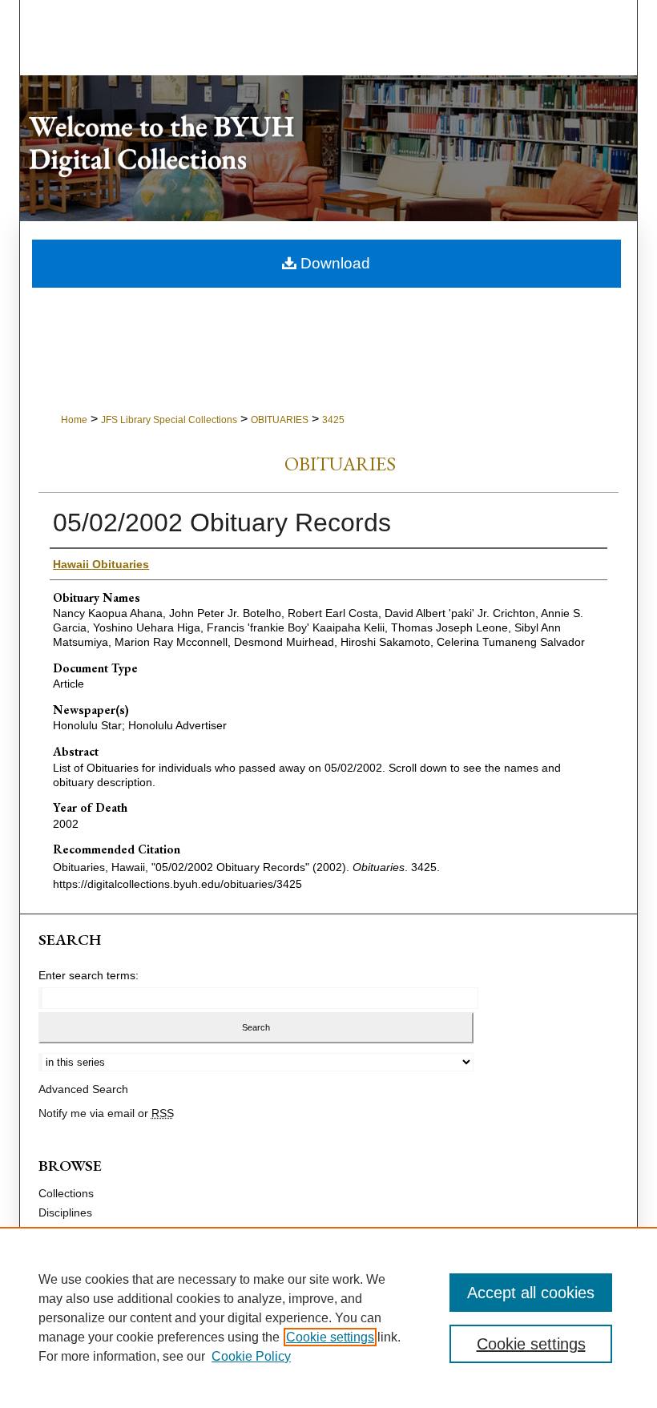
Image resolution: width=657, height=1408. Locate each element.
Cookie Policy (251, 1356)
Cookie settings (330, 1337)
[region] (328, 1317)
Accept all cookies (531, 1292)
